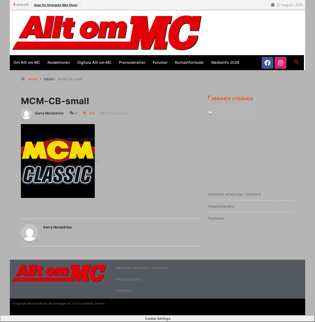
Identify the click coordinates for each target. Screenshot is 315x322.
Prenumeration (132, 62)
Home (32, 79)
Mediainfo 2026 (225, 62)
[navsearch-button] (296, 62)
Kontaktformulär (189, 62)
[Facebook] (267, 63)
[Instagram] (280, 63)
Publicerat (216, 218)
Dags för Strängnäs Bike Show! (56, 5)
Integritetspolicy (221, 206)
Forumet (160, 62)
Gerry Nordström (49, 113)
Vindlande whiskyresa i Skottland (234, 194)
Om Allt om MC (27, 62)
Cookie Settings (157, 318)
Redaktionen (58, 62)
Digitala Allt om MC (94, 62)
